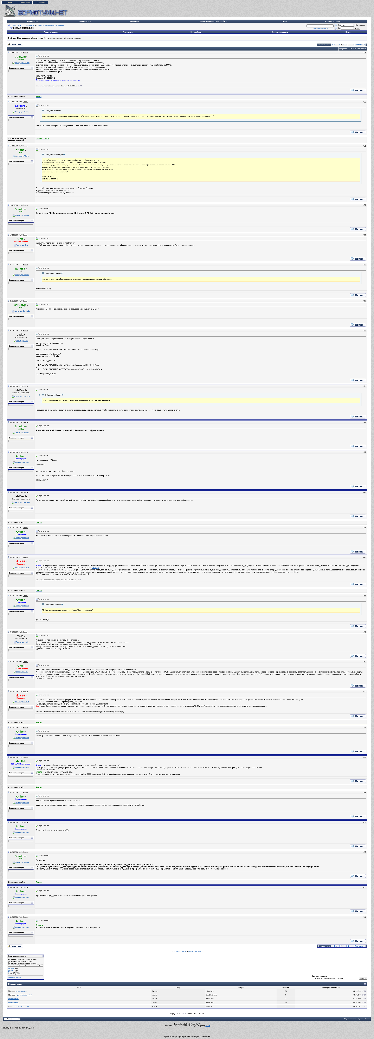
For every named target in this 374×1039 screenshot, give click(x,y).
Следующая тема (194, 951)
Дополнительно (24, 2)
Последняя (360, 45)
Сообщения (40, 2)
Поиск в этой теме (358, 49)
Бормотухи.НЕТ (17, 25)
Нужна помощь (13, 999)
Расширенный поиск (320, 28)
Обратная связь (350, 1019)
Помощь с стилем (22, 1006)
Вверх (367, 1019)
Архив (360, 1019)
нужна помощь (21, 991)
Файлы (9, 2)
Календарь (134, 21)
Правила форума (51, 32)
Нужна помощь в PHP (24, 995)
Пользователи (85, 21)
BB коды (11, 968)
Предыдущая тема (180, 951)
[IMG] (10, 972)
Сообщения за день (280, 32)
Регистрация (128, 32)
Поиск (348, 32)
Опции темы (344, 49)
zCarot (208, 1026)
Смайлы (11, 970)
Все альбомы (196, 32)
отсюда (95, 568)
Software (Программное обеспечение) (50, 25)
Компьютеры (29, 25)
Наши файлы (32, 21)
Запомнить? (361, 25)
